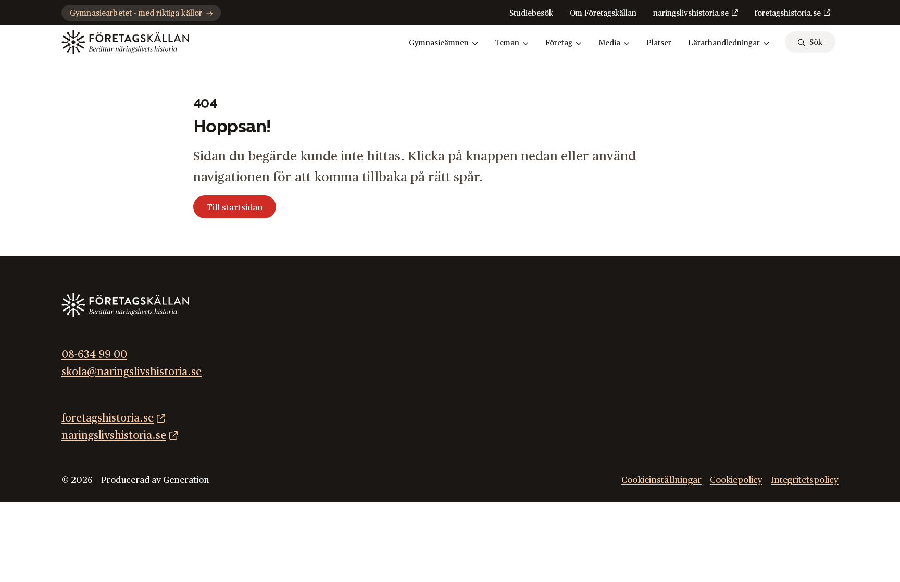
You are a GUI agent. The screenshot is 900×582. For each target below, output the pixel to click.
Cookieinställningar (661, 480)
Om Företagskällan (603, 13)
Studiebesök (531, 13)
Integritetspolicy (805, 480)
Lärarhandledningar (724, 43)
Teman (507, 43)
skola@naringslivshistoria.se (131, 371)
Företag (558, 43)
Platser (658, 43)
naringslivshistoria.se (691, 13)
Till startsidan (234, 207)
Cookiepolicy (736, 480)
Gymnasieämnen (439, 43)
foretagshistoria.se (788, 13)
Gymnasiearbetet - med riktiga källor (136, 13)
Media (609, 43)
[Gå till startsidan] (125, 42)
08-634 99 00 (94, 354)
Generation (186, 480)
